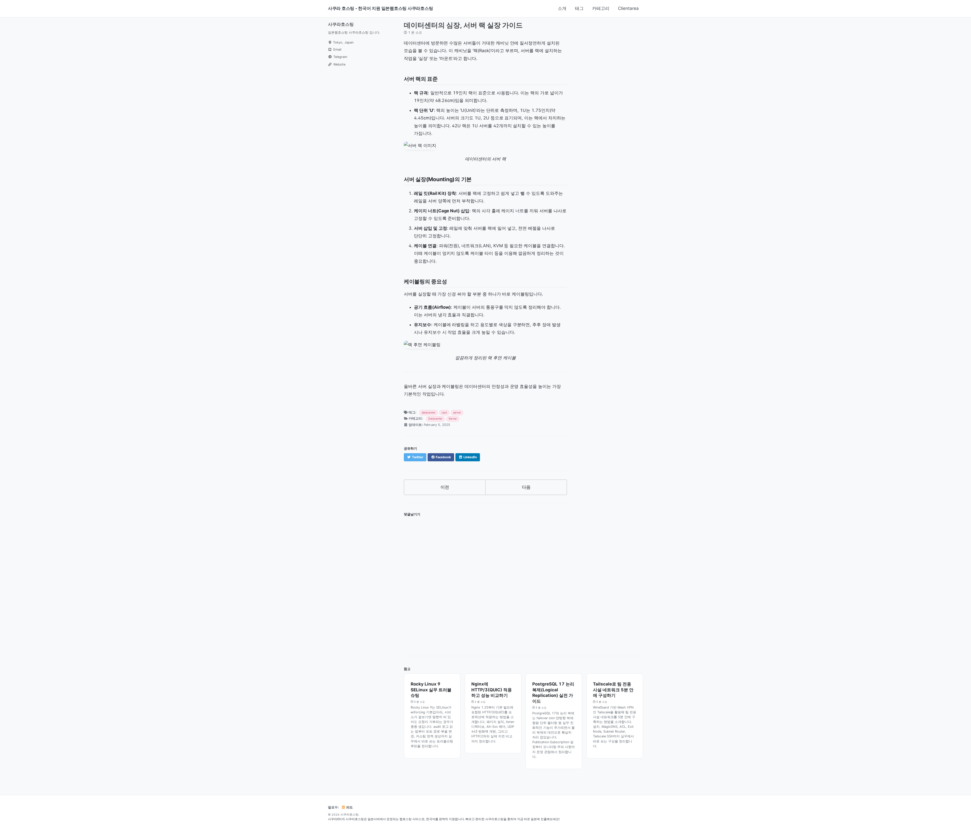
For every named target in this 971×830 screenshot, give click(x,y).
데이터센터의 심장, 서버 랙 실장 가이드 (463, 25)
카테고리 (600, 8)
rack (444, 412)
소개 (562, 8)
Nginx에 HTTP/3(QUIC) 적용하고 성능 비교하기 (491, 689)
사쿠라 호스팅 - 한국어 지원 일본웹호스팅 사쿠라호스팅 (380, 8)
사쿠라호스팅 (341, 24)
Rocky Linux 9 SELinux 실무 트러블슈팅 (431, 689)
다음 (526, 487)
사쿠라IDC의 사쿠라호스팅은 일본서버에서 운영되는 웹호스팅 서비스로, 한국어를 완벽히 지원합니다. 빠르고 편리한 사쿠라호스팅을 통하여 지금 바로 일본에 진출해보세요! (444, 819)
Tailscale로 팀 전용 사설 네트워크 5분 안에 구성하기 (613, 689)
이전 (444, 487)
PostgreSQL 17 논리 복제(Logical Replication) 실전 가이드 (553, 692)
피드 (349, 807)
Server (453, 418)
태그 (579, 8)
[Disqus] (485, 582)
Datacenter (435, 418)
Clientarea (628, 8)
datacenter (428, 412)
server (457, 412)
